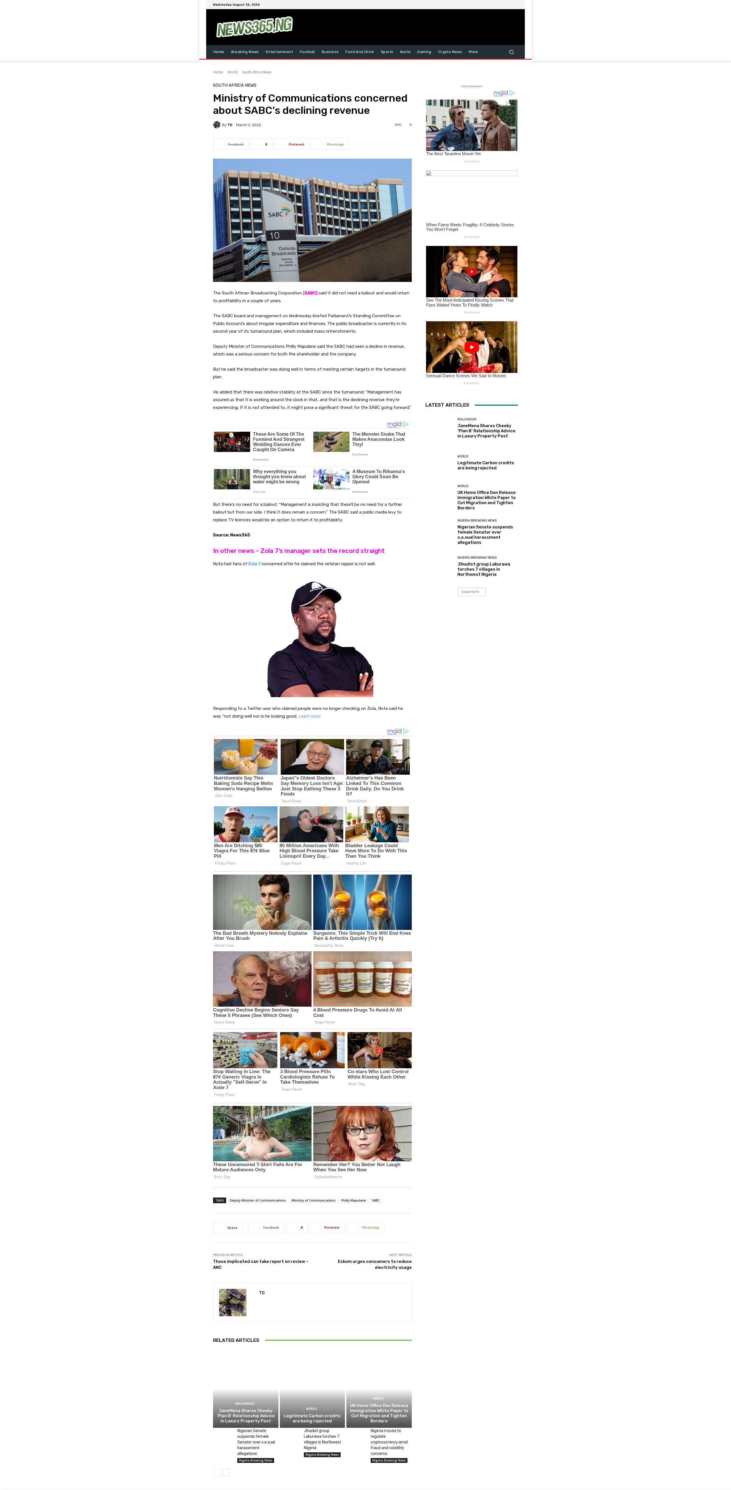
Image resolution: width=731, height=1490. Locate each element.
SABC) (311, 293)
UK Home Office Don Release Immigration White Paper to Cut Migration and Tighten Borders (379, 1413)
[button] (511, 51)
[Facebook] (487, 4)
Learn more (309, 716)
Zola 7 (254, 563)
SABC (376, 1200)
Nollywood (244, 1403)
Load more (470, 591)
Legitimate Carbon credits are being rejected (312, 1418)
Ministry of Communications (314, 1200)
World (233, 72)
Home (218, 72)
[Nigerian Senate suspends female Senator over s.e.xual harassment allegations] (223, 1434)
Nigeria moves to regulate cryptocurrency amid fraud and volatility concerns (389, 1442)
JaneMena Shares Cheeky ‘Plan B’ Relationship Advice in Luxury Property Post (246, 1416)
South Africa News (256, 72)
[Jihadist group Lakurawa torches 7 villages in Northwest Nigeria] (290, 1434)
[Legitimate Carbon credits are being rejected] (312, 1389)
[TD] (217, 124)
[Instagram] (494, 4)
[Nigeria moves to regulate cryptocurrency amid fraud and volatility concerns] (356, 1434)
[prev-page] (216, 1472)
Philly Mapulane (353, 1200)
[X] (500, 4)
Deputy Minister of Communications (258, 1200)
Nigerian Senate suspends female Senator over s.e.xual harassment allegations (256, 1442)
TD (229, 125)
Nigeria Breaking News (255, 1460)
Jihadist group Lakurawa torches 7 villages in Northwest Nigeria (483, 569)
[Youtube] (514, 4)
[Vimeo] (507, 4)
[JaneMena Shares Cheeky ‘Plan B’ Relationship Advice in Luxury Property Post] (245, 1389)
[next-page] (225, 1472)
